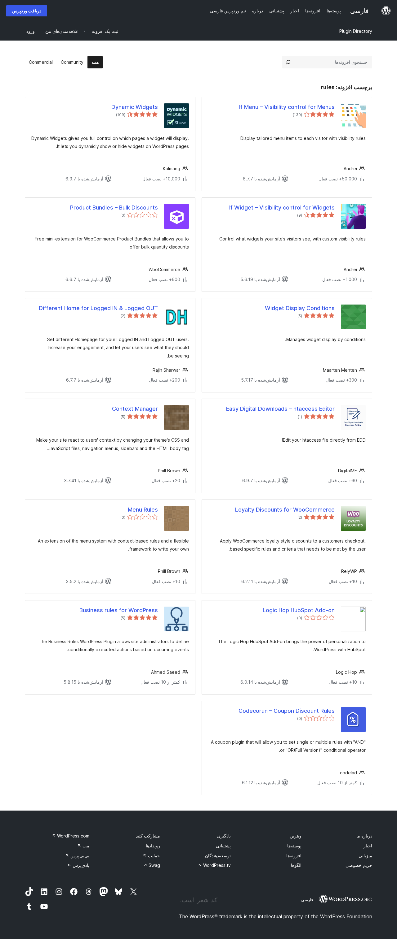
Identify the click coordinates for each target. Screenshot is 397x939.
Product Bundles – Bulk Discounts (114, 207)
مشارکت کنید (148, 835)
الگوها (296, 865)
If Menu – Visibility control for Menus (287, 107)
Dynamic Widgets (134, 107)
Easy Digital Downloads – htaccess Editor (280, 408)
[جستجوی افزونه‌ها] (288, 62)
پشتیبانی (223, 845)
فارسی (307, 899)
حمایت (151, 855)
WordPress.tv (214, 865)
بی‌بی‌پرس (77, 855)
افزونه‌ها (293, 855)
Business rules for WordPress (118, 610)
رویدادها (153, 845)
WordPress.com (70, 835)
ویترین (295, 835)
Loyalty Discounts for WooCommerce (285, 509)
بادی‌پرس (78, 865)
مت (83, 845)
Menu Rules (143, 509)
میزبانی (365, 855)
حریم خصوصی (359, 865)
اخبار (368, 845)
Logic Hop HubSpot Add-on (299, 610)
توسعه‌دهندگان (218, 855)
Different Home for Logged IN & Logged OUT (98, 308)
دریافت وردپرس (26, 10)
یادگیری (224, 835)
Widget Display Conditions (300, 308)
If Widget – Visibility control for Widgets (282, 207)
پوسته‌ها (294, 845)
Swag (151, 865)
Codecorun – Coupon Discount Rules (287, 710)
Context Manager (135, 408)
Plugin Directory (355, 31)
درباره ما (364, 835)
